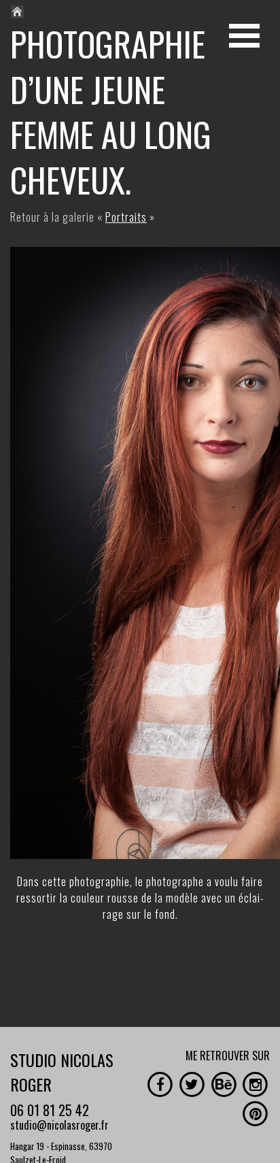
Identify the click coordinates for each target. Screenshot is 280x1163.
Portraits (126, 217)
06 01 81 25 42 (49, 1110)
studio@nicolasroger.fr (59, 1125)
